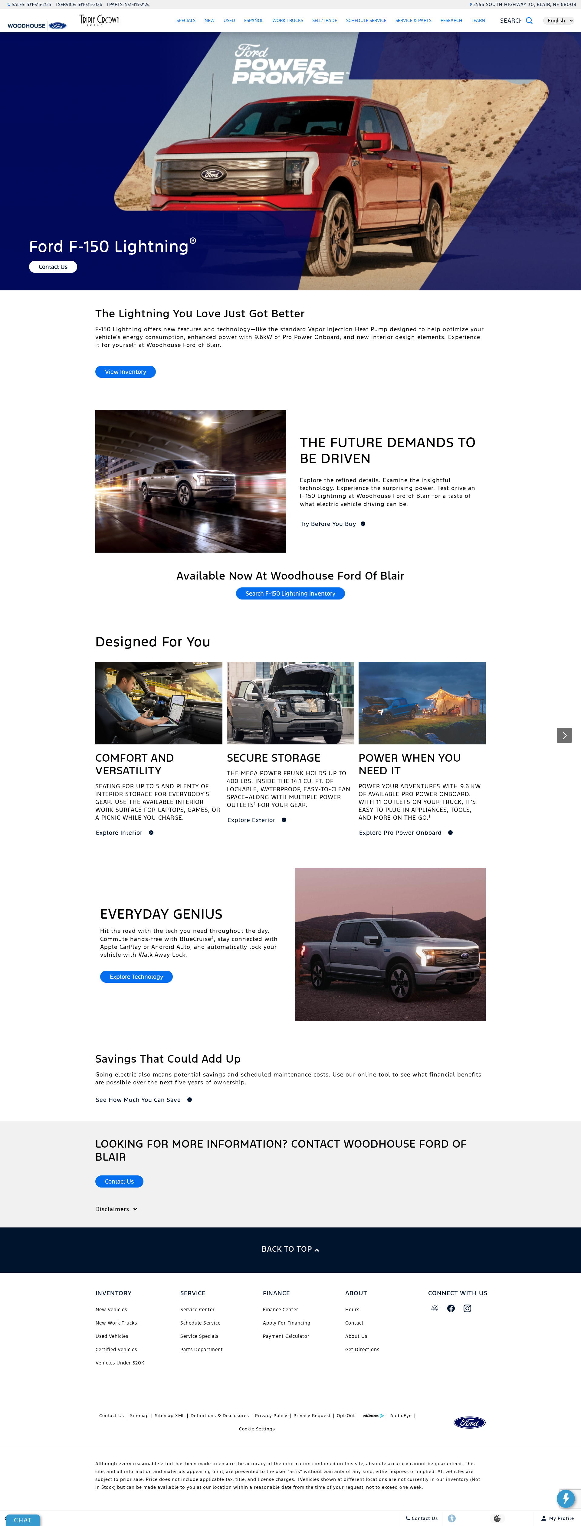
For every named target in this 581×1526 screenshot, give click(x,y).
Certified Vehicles (116, 1349)
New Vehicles (111, 1309)
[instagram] (467, 1308)
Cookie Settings (257, 1429)
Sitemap (139, 1415)
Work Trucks (287, 20)
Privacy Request (312, 1415)
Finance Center (280, 1309)
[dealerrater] (434, 1308)
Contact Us (111, 1415)
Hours (352, 1309)
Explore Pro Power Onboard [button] (401, 832)
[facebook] (451, 1308)
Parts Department (201, 1349)
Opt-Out (346, 1415)
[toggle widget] (566, 1499)
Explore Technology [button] (136, 976)
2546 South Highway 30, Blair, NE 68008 (524, 4)
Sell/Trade (324, 20)
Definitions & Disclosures (220, 1415)
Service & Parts (414, 20)
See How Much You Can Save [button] (139, 1099)
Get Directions (362, 1349)
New (210, 20)
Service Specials (199, 1336)
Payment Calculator (286, 1336)
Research (451, 20)
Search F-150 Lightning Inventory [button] (290, 593)
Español (253, 20)
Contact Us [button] (53, 266)
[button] (564, 735)
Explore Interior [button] (120, 832)
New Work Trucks (116, 1323)
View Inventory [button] (125, 371)
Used (229, 20)
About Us (356, 1336)
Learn (478, 20)
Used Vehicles (112, 1336)
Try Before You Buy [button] (328, 524)
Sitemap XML (170, 1415)
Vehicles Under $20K (120, 1363)
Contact (354, 1323)
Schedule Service (366, 20)
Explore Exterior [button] (252, 820)
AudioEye (401, 1415)
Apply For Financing (286, 1323)
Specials (185, 20)
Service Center (197, 1309)
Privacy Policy (271, 1415)
